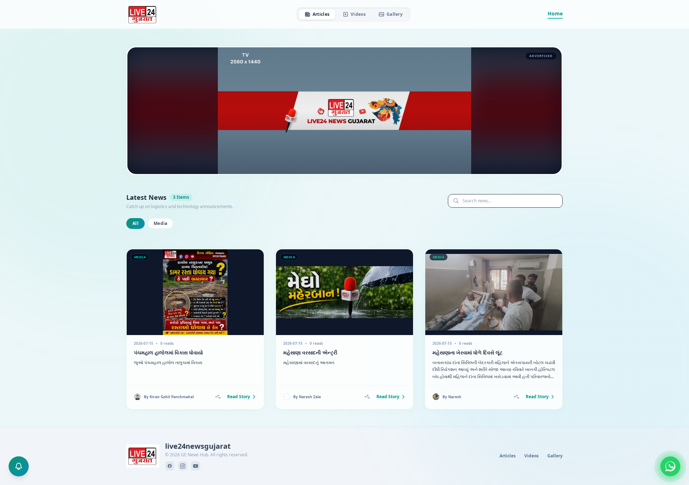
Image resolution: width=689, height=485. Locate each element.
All (135, 223)
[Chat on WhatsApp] (670, 466)
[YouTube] (195, 466)
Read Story (238, 397)
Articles (321, 14)
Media (161, 223)
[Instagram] (182, 466)
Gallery (394, 14)
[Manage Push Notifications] (19, 466)
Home (555, 13)
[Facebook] (169, 466)
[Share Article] (218, 397)
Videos (358, 14)
